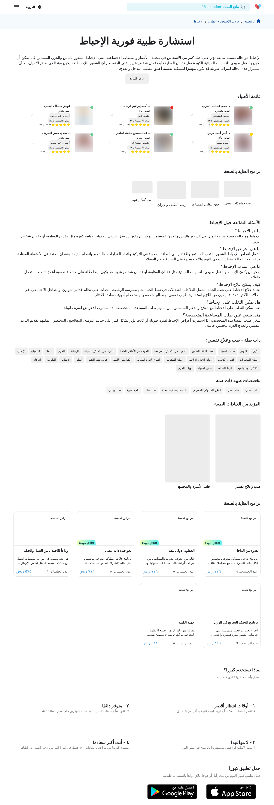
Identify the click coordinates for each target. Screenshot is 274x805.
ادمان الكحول (226, 359)
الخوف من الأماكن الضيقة (99, 351)
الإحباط (198, 21)
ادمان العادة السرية (148, 359)
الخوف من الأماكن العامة (134, 351)
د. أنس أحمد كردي (218, 133)
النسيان (35, 351)
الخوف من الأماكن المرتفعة (170, 351)
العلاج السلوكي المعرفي (207, 390)
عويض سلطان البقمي (57, 106)
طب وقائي (114, 390)
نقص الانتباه (205, 368)
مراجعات (45, 151)
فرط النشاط (224, 368)
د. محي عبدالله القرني (216, 106)
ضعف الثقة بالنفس (203, 351)
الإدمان (21, 351)
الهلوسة (51, 359)
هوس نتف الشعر (97, 359)
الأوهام (37, 359)
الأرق (255, 351)
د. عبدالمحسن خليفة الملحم (133, 133)
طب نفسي (222, 110)
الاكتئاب (65, 359)
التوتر (244, 351)
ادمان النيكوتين (174, 359)
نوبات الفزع (185, 368)
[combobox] (238, 7)
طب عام (224, 137)
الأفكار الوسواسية (248, 368)
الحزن (61, 351)
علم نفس (64, 110)
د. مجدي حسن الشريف (56, 133)
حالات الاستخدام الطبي (224, 21)
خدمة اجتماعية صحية (174, 390)
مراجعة (204, 124)
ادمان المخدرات (249, 359)
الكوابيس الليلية (122, 359)
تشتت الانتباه (227, 351)
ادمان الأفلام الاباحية (201, 359)
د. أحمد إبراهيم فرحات (136, 106)
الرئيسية (250, 21)
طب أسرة (143, 137)
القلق (79, 359)
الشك (49, 351)
